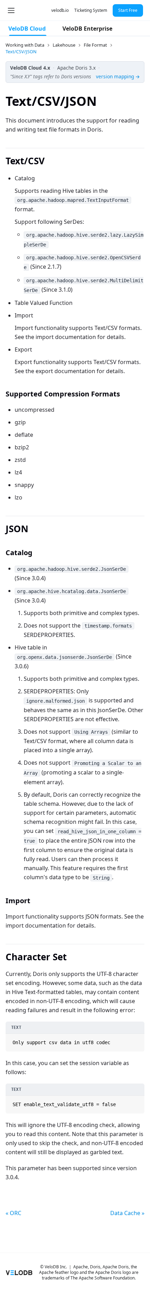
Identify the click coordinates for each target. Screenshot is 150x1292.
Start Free (127, 10)
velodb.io (60, 10)
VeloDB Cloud (27, 28)
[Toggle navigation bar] (11, 10)
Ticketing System (90, 10)
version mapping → (118, 76)
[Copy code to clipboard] (138, 1040)
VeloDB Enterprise (87, 28)
